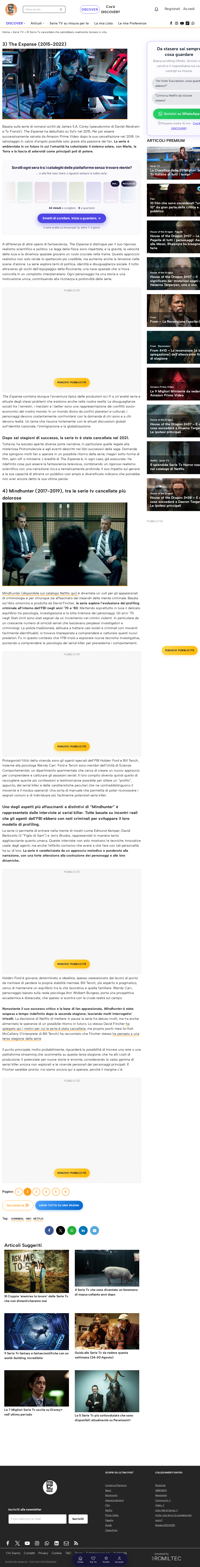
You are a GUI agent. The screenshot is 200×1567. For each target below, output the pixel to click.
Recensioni (111, 1495)
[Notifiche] (156, 9)
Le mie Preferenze (132, 23)
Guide (108, 1525)
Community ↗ (163, 1500)
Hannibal (17, 1218)
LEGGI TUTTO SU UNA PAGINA (59, 1205)
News (108, 1490)
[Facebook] (171, 23)
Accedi (189, 9)
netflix (38, 1218)
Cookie (57, 1553)
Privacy (43, 1553)
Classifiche (111, 1530)
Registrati (172, 9)
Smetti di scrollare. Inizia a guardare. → (72, 218)
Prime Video (112, 1515)
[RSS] (76, 1543)
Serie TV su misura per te (69, 23)
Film (107, 1505)
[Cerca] (61, 9)
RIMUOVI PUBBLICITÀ (71, 382)
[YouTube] (182, 23)
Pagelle (109, 1520)
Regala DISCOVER (165, 1525)
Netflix (108, 1510)
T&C (68, 1553)
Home (6, 32)
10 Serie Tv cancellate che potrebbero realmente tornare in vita (66, 32)
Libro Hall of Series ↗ (166, 1510)
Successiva (15, 1205)
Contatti (29, 1553)
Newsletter (161, 1495)
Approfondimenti (114, 1500)
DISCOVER (90, 9)
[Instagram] (176, 23)
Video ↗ (159, 1505)
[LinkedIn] (83, 1230)
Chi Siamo (13, 1553)
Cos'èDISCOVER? (110, 9)
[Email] (94, 1230)
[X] (60, 1230)
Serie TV (18, 32)
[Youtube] (27, 1543)
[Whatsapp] (193, 23)
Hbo (28, 1218)
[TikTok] (187, 23)
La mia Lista (103, 23)
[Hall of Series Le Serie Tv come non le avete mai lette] (11, 9)
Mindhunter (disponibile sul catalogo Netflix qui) (40, 593)
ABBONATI (161, 1490)
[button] (24, 23)
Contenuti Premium (116, 1485)
